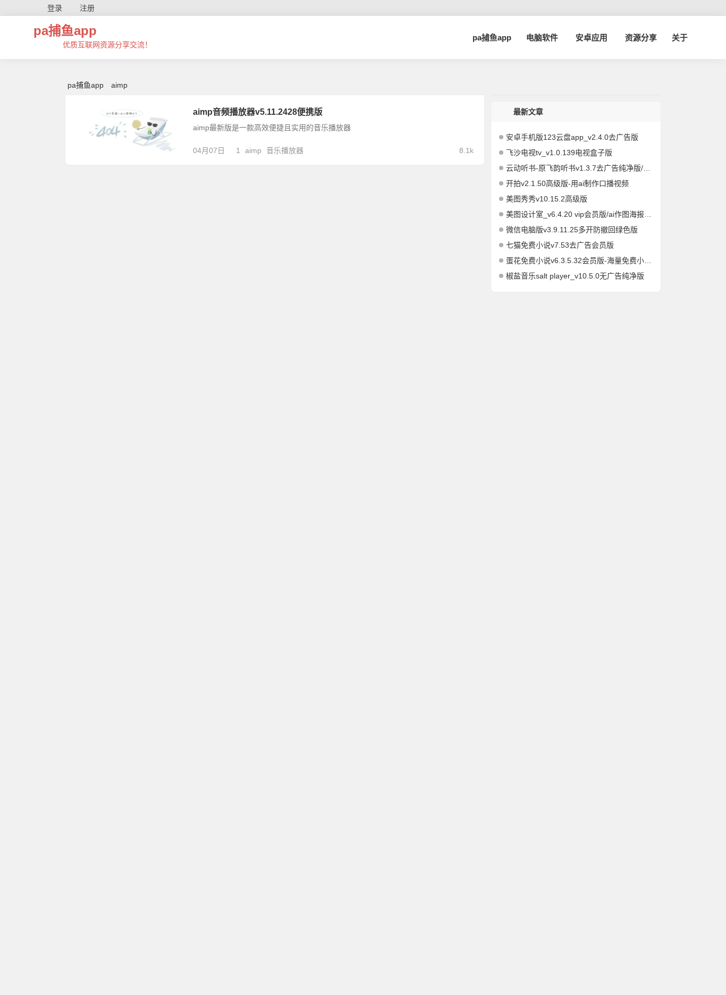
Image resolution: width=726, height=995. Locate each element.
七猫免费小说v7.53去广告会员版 (560, 245)
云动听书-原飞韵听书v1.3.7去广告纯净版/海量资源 (579, 168)
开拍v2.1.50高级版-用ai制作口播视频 (567, 183)
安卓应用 (591, 37)
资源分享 (641, 37)
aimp (253, 150)
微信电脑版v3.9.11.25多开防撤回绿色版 (572, 229)
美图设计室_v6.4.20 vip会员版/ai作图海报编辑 (579, 214)
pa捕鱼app (65, 30)
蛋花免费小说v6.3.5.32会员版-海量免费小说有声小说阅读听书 (579, 260)
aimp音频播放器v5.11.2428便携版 (258, 111)
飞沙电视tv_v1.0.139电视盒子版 (559, 152)
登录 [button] (54, 8)
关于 (680, 37)
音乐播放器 (284, 150)
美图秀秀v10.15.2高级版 (546, 199)
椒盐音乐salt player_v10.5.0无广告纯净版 (575, 276)
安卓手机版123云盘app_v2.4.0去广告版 (572, 137)
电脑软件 (542, 37)
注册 (87, 8)
